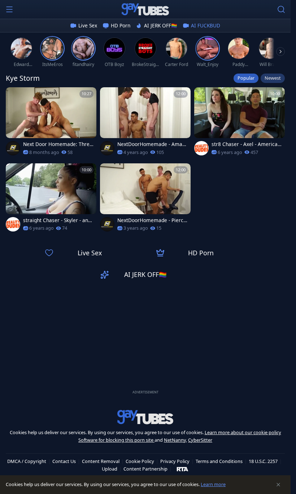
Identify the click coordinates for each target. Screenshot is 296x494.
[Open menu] (9, 9)
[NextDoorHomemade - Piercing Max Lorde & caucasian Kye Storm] (145, 199)
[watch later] (14, 96)
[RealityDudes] (201, 148)
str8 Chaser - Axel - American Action (246, 144)
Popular (246, 78)
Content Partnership (145, 469)
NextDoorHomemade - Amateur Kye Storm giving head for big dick (152, 144)
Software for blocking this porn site (116, 440)
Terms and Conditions (219, 461)
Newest (273, 78)
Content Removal (100, 461)
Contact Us (64, 461)
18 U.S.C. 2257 (263, 461)
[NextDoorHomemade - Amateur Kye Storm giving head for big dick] (145, 123)
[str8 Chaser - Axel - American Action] (239, 123)
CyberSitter (200, 440)
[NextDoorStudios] (13, 148)
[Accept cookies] (278, 484)
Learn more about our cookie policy (243, 432)
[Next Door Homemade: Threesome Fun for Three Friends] (51, 123)
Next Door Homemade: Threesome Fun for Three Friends (57, 144)
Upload (109, 469)
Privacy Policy (175, 461)
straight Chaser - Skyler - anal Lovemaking (57, 220)
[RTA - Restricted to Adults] (182, 469)
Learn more (213, 484)
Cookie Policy (140, 461)
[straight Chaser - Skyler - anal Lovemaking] (51, 199)
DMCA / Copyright (26, 461)
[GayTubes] (145, 9)
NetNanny (175, 440)
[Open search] (281, 9)
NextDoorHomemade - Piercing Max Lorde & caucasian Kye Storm (152, 220)
